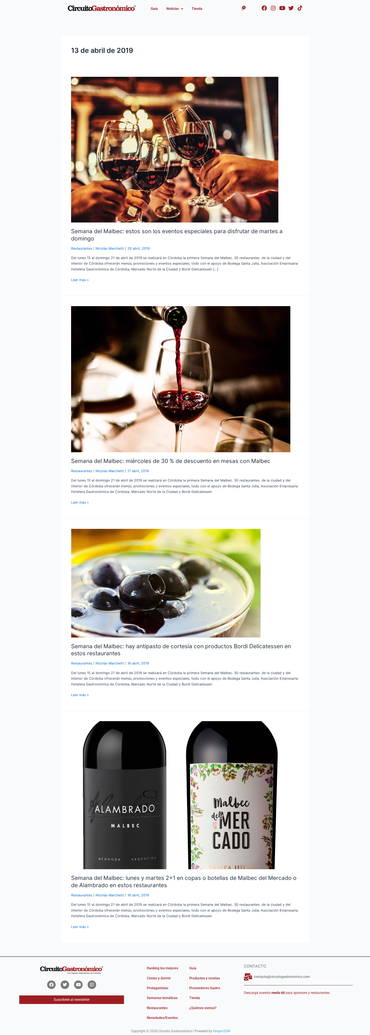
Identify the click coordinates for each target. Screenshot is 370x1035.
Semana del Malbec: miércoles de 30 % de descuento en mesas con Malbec (170, 461)
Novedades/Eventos (162, 1018)
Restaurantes (81, 248)
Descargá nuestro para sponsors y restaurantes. (287, 993)
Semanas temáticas (162, 998)
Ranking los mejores (162, 968)
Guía (154, 9)
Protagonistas (157, 988)
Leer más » (80, 279)
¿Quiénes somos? (202, 1008)
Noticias (172, 9)
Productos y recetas (204, 978)
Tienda (197, 9)
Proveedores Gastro (204, 988)
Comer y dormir (159, 978)
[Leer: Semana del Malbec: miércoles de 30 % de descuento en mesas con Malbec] (180, 379)
